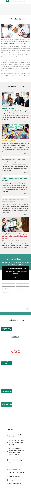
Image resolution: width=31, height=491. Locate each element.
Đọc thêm (26, 121)
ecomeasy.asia (4, 489)
